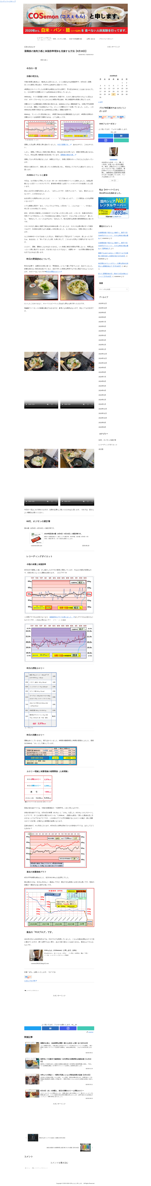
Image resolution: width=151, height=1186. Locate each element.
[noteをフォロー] (85, 1028)
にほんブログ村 (29, 981)
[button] (127, 289)
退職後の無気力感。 (67, 155)
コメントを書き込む (59, 1163)
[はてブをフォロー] (50, 1028)
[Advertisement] (41, 1009)
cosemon (113, 159)
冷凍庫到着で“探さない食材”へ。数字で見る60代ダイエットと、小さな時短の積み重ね (113, 235)
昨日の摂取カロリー (53, 271)
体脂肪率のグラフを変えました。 (61, 617)
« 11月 (100, 102)
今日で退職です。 (63, 144)
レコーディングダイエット (32, 990)
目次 (42, 60)
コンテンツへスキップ (8, 1)
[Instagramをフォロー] (68, 1028)
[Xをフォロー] (32, 1028)
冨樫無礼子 (106, 248)
